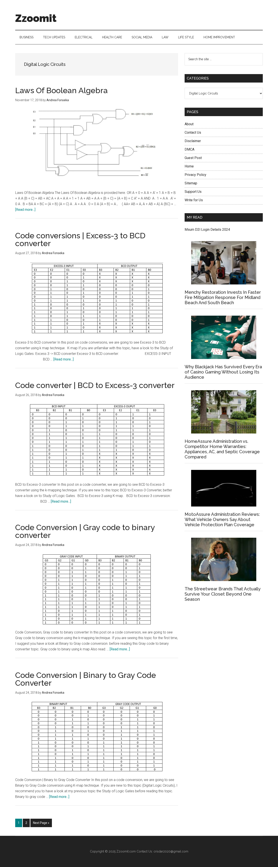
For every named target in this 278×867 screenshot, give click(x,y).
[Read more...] (25, 210)
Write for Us (194, 200)
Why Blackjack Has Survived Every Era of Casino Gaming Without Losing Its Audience (223, 372)
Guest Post (193, 158)
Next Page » (41, 824)
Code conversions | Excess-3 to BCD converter (80, 239)
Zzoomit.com (126, 851)
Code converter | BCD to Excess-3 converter (95, 385)
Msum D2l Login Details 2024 (207, 229)
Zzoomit (35, 18)
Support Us (193, 192)
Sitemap (191, 183)
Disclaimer (193, 141)
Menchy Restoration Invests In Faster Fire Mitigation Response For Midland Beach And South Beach (223, 297)
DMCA (189, 149)
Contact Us (193, 132)
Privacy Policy (195, 175)
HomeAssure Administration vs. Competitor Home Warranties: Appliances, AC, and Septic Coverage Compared (222, 449)
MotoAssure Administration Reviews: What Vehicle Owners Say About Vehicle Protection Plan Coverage (222, 519)
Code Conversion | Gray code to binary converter (85, 531)
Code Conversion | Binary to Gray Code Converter (85, 679)
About (189, 124)
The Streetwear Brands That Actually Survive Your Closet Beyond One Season (222, 594)
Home (189, 166)
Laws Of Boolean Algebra (61, 90)
